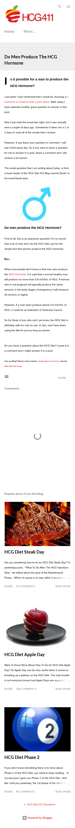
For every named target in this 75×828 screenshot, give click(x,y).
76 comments (25, 586)
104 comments (26, 688)
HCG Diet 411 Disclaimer (41, 804)
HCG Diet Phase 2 (22, 757)
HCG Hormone (17, 274)
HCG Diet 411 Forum (13, 366)
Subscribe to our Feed (48, 361)
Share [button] (62, 377)
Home (9, 31)
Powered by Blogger (40, 817)
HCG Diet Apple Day (24, 654)
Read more (63, 586)
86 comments (25, 791)
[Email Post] (6, 377)
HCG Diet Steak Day (24, 551)
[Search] (60, 6)
